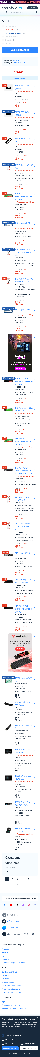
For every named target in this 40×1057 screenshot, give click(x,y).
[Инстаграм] (29, 905)
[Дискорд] (35, 905)
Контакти (5, 979)
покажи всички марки (20, 78)
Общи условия (8, 982)
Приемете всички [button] (10, 1048)
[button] (20, 1054)
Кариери (5, 975)
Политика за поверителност (13, 986)
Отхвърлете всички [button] (29, 1048)
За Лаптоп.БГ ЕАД (9, 972)
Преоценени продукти (11, 1005)
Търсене (7, 12)
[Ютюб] (11, 905)
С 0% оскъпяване (12, 36)
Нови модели (10, 26)
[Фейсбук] (5, 905)
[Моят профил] (36, 12)
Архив (4, 1002)
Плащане (6, 949)
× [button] (37, 1018)
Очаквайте (10, 40)
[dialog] (20, 1036)
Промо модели (11, 29)
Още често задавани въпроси (13, 963)
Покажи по (8, 60)
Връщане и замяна (9, 956)
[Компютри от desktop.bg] (12, 7)
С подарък (10, 43)
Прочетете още (7, 1031)
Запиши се (35, 898)
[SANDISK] (20, 72)
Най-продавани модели (15, 33)
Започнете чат (13, 927)
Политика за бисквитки (11, 989)
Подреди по (8, 63)
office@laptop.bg (14, 921)
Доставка (5, 952)
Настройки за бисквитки (11, 992)
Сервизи (5, 959)
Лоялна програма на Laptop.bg (14, 1008)
